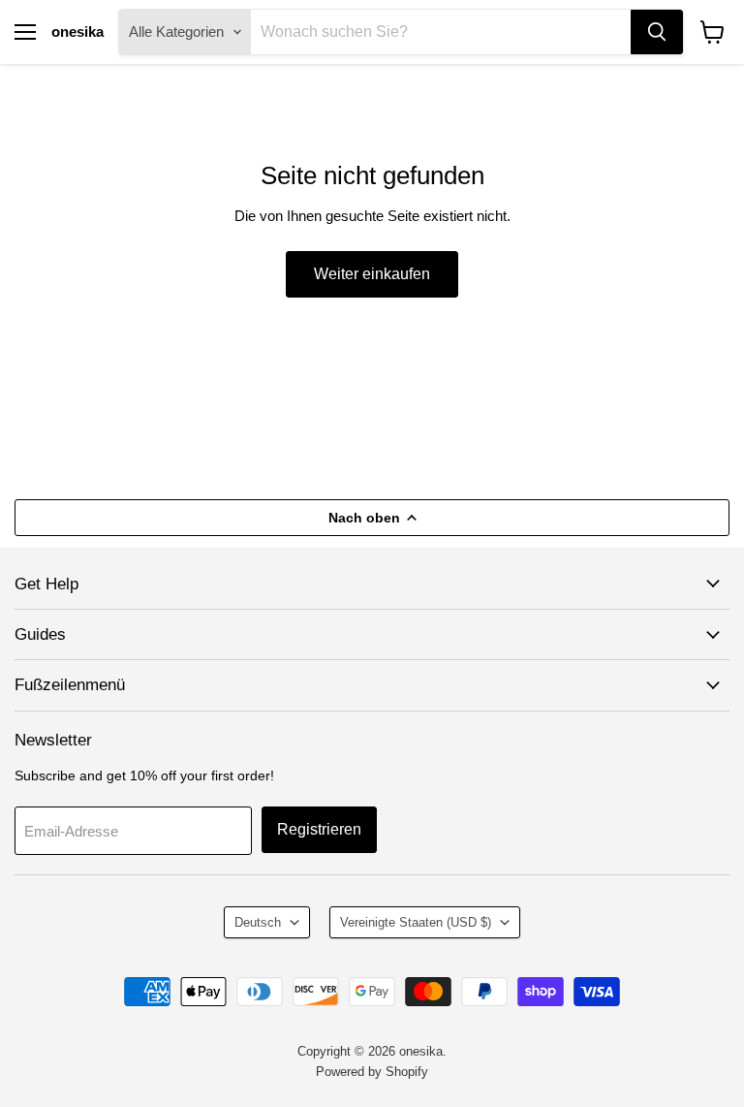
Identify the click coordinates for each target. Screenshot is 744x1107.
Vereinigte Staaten (415, 922)
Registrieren (319, 829)
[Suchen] (657, 32)
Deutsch (257, 922)
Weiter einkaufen (372, 274)
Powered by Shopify (372, 1071)
